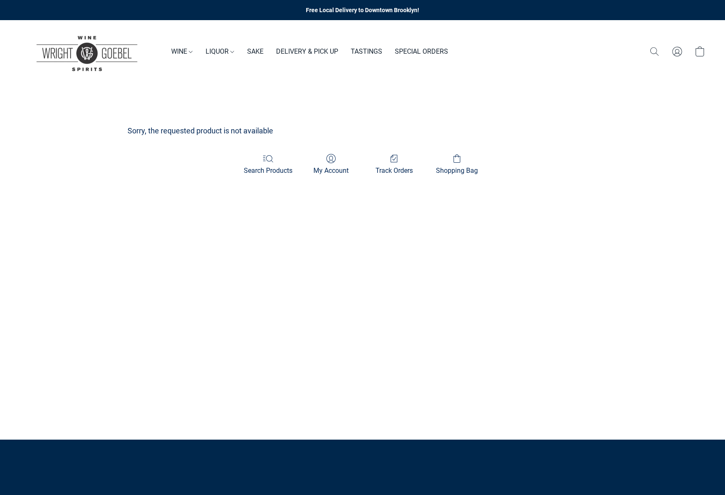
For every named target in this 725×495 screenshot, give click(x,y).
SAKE (255, 51)
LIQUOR (218, 51)
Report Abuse (362, 458)
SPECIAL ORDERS (421, 51)
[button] (87, 51)
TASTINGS (366, 51)
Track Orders (394, 171)
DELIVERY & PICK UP (307, 51)
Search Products (268, 171)
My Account (331, 171)
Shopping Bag (457, 171)
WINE (180, 51)
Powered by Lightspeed (362, 472)
